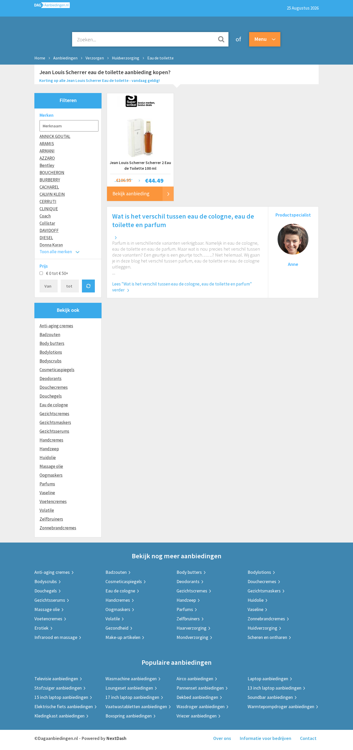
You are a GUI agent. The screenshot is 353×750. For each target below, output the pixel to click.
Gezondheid (116, 628)
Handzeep (49, 449)
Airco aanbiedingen (195, 679)
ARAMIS (47, 143)
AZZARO (47, 158)
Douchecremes (54, 387)
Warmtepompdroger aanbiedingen (281, 706)
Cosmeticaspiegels (57, 370)
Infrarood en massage (55, 637)
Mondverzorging (192, 637)
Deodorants (51, 378)
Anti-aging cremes (56, 326)
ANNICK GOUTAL (55, 136)
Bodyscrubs (51, 361)
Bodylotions (51, 352)
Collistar (47, 223)
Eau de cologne (54, 405)
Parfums (47, 484)
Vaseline (47, 493)
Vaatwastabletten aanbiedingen (136, 706)
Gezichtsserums (54, 431)
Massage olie (51, 466)
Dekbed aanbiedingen (197, 697)
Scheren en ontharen (267, 637)
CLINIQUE (49, 209)
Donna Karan (51, 245)
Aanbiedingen (65, 57)
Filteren (68, 100)
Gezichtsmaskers (55, 422)
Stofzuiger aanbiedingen (58, 688)
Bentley (47, 165)
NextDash (116, 738)
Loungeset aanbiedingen (129, 688)
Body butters (52, 343)
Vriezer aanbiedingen (197, 716)
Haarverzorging (191, 628)
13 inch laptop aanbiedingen (274, 688)
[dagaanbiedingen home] (52, 6)
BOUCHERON (52, 172)
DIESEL (46, 238)
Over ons (222, 738)
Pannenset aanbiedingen (200, 688)
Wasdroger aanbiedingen (201, 706)
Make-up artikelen (122, 637)
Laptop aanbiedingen (268, 679)
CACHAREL (49, 187)
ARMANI (47, 151)
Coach (45, 216)
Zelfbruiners (51, 519)
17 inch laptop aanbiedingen (132, 697)
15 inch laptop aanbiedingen (61, 697)
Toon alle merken (56, 251)
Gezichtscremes (54, 413)
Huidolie (48, 457)
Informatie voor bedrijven (265, 738)
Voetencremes (53, 501)
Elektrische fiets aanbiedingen (63, 706)
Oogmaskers (51, 475)
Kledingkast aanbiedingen (59, 716)
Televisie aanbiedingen (56, 679)
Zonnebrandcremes (58, 528)
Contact (308, 738)
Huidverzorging (125, 57)
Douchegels (51, 396)
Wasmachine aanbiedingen (131, 679)
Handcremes (51, 440)
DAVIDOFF (49, 230)
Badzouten (50, 334)
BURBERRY (50, 180)
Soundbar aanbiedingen (270, 697)
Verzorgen (95, 57)
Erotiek (41, 628)
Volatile (47, 510)
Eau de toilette (160, 57)
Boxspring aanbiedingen (128, 716)
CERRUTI (48, 201)
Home (39, 57)
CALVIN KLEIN (52, 194)
